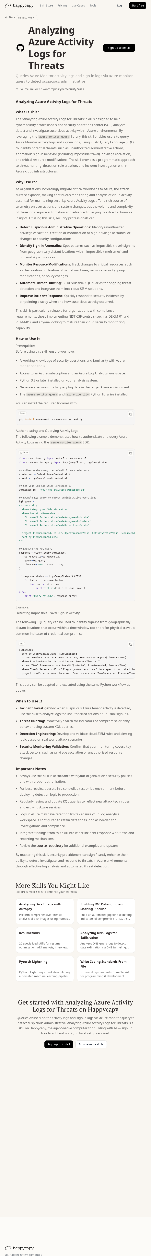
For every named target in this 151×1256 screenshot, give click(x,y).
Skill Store (46, 5)
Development (27, 17)
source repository (50, 845)
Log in (121, 5)
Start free (138, 5)
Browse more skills (91, 1044)
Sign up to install (59, 1044)
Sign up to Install (119, 48)
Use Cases (78, 5)
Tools (93, 5)
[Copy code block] (131, 414)
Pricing (62, 5)
